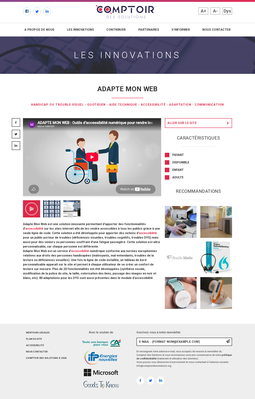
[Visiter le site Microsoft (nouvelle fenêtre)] (101, 372)
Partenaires (148, 29)
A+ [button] (203, 11)
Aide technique (123, 104)
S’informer (181, 29)
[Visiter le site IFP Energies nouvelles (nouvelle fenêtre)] (101, 358)
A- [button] (215, 11)
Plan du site (34, 339)
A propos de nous (39, 29)
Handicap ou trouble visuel (57, 104)
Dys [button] (227, 11)
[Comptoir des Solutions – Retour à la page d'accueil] (125, 11)
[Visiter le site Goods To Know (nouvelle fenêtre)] (101, 385)
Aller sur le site (182, 123)
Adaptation (180, 104)
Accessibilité (153, 104)
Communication (209, 104)
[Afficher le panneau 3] (71, 208)
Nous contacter (216, 29)
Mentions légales (38, 332)
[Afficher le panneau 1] (31, 208)
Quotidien (96, 104)
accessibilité (34, 228)
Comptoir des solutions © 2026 (46, 358)
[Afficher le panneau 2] (51, 208)
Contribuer (116, 29)
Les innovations (80, 29)
